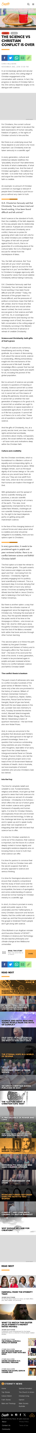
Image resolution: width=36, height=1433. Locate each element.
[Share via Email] (23, 58)
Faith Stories (6, 1400)
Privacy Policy (24, 1421)
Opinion (21, 1400)
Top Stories (6, 1392)
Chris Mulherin (9, 64)
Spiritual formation (25, 1388)
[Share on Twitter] (11, 58)
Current (5, 33)
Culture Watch (7, 1396)
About (4, 1422)
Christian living (24, 1396)
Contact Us (6, 1425)
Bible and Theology (9, 1403)
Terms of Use (23, 1425)
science (14, 33)
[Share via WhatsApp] (17, 58)
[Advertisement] (18, 106)
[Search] (28, 4)
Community (6, 1429)
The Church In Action (26, 1392)
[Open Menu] (33, 4)
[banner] (6, 4)
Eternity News (13, 1384)
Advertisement (29, 119)
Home (4, 1388)
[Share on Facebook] (5, 58)
